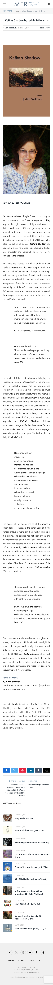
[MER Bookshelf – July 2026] (7, 903)
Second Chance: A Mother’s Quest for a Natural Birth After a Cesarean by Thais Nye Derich (15, 790)
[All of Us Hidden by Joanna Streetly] (7, 878)
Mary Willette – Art (24, 818)
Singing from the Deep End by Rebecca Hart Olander (28, 917)
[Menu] (4, 4)
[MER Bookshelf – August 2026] (7, 830)
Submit (31, 961)
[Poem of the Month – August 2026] (7, 866)
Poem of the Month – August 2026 (31, 867)
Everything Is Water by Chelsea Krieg (32, 842)
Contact (41, 961)
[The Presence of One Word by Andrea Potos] (7, 854)
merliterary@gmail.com (30, 972)
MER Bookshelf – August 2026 (29, 830)
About (11, 961)
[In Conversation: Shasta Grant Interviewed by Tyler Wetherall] (7, 890)
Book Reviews (45, 28)
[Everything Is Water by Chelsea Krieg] (7, 842)
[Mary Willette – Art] (7, 818)
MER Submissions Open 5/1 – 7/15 (30, 928)
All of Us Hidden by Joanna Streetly (31, 879)
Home (17, 11)
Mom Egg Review (11, 28)
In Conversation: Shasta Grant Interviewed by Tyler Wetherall (29, 892)
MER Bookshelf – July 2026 (27, 903)
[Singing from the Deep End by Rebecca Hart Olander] (7, 915)
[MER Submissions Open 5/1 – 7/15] (7, 928)
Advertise (21, 961)
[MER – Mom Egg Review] (26, 4)
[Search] (49, 4)
